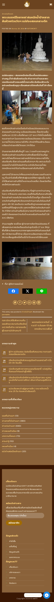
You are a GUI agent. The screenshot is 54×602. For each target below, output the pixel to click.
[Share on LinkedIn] (39, 302)
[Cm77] (27, 4)
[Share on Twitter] (24, 302)
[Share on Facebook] (20, 302)
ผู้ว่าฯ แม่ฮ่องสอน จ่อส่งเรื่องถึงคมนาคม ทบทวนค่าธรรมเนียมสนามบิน (30, 352)
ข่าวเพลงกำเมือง (9, 431)
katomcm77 (32, 29)
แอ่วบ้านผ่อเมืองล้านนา (11, 451)
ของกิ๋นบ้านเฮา (8, 415)
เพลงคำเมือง (7, 446)
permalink (6, 314)
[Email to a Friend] (29, 302)
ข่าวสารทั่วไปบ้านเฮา (10, 420)
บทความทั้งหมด (9, 436)
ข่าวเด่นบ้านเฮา (7, 14)
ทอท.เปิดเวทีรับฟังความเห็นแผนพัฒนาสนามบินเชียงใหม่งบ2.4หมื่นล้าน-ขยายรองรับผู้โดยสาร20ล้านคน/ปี (14, 325)
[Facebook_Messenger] (46, 595)
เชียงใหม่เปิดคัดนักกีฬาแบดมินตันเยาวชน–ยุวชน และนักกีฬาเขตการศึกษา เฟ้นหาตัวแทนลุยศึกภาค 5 (30, 380)
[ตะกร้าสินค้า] (50, 5)
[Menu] (3, 4)
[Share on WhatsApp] (15, 302)
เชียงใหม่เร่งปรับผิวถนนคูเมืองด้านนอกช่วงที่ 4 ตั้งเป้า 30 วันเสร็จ (30, 361)
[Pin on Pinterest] (34, 302)
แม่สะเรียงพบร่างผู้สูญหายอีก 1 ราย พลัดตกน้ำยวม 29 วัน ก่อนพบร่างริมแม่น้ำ (29, 389)
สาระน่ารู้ (5, 441)
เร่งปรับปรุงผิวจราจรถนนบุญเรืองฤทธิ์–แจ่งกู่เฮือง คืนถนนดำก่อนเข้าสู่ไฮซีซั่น (30, 370)
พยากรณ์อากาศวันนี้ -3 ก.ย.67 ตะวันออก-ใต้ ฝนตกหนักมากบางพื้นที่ (41, 325)
